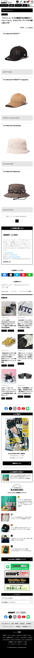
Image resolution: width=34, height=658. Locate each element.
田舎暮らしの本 (13, 642)
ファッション (4, 5)
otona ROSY (24, 637)
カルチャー (4, 330)
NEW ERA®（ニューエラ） (7, 285)
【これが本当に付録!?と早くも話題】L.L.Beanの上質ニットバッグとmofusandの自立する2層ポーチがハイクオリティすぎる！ (22, 549)
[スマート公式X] (10, 409)
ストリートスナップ (28, 2)
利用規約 (18, 626)
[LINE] (29, 274)
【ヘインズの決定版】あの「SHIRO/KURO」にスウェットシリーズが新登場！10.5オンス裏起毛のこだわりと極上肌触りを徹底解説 (21, 518)
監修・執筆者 (14, 623)
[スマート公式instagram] (14, 409)
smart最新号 (17, 2)
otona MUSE (6, 639)
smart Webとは (5, 623)
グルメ (3, 398)
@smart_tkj (13, 255)
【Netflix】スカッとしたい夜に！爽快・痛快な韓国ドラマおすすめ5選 (21, 539)
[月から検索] (17, 602)
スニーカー (18, 5)
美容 (11, 5)
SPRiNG (30, 637)
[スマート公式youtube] (23, 409)
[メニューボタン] (32, 2)
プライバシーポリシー (8, 626)
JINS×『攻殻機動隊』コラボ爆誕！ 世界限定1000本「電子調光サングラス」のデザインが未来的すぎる (25, 390)
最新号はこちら (17, 463)
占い (25, 5)
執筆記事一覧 (7, 261)
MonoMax (18, 639)
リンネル (17, 637)
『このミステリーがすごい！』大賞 (17, 644)
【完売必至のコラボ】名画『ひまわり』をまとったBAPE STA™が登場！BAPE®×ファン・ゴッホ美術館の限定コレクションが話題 (8, 357)
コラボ (3, 287)
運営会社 (22, 623)
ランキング (25, 2)
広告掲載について (26, 626)
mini (4, 637)
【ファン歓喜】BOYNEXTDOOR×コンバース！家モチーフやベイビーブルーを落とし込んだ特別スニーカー (21, 528)
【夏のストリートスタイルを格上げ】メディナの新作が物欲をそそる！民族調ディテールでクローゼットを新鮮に (25, 356)
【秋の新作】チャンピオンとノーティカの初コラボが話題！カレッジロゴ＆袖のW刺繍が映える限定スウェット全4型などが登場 (25, 323)
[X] (11, 274)
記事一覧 (21, 2)
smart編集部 (29, 27)
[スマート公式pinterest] (19, 409)
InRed (13, 635)
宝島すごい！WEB (22, 642)
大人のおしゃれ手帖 (21, 635)
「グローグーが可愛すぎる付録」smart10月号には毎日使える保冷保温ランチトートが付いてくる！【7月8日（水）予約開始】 (25, 503)
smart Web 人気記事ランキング (17, 559)
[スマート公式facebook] (6, 409)
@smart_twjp (9, 253)
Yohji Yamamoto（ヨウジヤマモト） (21, 285)
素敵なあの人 (10, 637)
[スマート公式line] (27, 409)
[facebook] (4, 274)
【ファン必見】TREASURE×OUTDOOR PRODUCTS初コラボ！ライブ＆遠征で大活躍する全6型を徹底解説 (8, 323)
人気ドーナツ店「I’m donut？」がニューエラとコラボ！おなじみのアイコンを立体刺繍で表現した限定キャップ (8, 391)
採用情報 (28, 623)
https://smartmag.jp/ (15, 257)
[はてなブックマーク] (17, 274)
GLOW (12, 639)
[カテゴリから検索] (17, 598)
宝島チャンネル (6, 635)
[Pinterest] (23, 274)
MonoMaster (29, 639)
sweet (29, 635)
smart (23, 639)
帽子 (7, 287)
